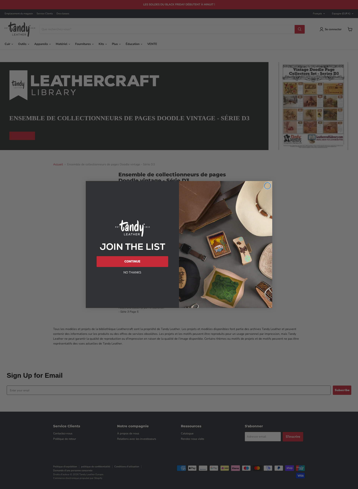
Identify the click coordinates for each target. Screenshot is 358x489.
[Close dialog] (267, 186)
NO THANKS (132, 272)
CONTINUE (132, 261)
